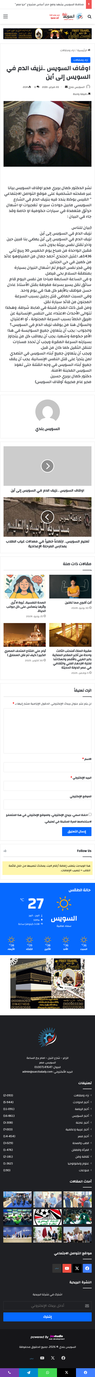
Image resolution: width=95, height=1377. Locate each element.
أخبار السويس (80, 1115)
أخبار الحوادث (81, 1102)
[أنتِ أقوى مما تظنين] (70, 586)
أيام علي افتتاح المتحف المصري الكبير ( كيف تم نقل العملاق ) (25, 653)
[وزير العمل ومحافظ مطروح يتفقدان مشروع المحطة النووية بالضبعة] (17, 1235)
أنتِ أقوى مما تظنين (78, 602)
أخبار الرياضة (82, 1109)
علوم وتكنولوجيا (78, 1163)
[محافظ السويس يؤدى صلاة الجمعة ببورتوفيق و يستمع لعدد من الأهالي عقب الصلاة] (77, 1199)
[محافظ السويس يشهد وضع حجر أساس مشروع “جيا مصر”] (17, 1199)
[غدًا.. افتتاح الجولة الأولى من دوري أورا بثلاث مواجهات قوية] (77, 1216)
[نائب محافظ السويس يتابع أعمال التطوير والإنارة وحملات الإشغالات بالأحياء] (47, 1199)
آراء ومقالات (67, 50)
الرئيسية (82, 50)
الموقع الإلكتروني (80, 796)
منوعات (84, 1170)
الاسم (86, 759)
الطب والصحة (80, 1143)
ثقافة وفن (82, 1156)
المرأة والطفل (80, 1150)
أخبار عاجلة (82, 1122)
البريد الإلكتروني (80, 777)
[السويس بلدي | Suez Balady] (66, 16)
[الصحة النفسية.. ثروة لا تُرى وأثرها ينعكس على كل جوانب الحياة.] (25, 586)
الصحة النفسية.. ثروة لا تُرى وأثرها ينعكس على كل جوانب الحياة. (26, 607)
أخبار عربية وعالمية (77, 1129)
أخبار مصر (83, 1136)
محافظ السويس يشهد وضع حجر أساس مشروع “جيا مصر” (49, 4)
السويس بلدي (76, 87)
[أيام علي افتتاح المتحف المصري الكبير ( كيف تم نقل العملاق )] (25, 635)
